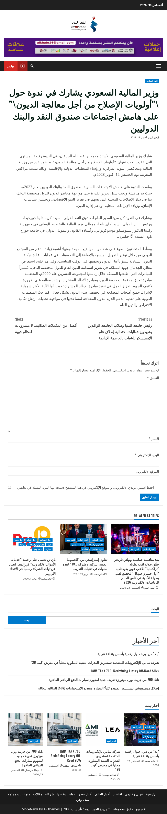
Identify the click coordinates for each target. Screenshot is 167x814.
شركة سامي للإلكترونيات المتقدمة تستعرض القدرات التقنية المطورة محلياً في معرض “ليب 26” (95, 662)
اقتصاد (117, 794)
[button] (158, 66)
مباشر (10, 66)
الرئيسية (151, 794)
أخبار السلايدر (152, 80)
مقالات (85, 549)
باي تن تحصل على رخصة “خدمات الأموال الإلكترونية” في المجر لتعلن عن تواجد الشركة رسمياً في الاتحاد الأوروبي (32, 566)
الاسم (154, 438)
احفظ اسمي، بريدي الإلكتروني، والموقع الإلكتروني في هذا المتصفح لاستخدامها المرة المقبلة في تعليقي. (85, 487)
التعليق (153, 378)
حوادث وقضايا (78, 544)
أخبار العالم (83, 539)
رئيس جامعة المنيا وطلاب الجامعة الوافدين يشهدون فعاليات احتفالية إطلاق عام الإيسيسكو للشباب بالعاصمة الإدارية (120, 328)
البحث (155, 608)
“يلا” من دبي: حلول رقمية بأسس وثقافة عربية (128, 653)
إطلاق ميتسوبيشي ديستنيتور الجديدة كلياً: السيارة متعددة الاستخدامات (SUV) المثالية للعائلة (98, 688)
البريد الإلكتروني (147, 455)
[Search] (32, 66)
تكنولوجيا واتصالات (95, 544)
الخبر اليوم (153, 137)
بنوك (49, 544)
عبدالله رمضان (109, 775)
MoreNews (30, 809)
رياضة (124, 549)
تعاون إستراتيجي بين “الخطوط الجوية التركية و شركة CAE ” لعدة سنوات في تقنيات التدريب (85, 564)
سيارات (48, 549)
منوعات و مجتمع (19, 794)
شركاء (49, 794)
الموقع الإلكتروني (147, 471)
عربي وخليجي (97, 549)
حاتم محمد (98, 574)
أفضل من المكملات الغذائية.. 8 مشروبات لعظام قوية (46, 325)
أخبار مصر (70, 539)
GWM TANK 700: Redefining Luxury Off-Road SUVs (125, 671)
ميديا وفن (37, 549)
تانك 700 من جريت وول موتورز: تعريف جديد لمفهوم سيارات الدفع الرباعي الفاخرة (104, 679)
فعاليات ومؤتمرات (147, 741)
